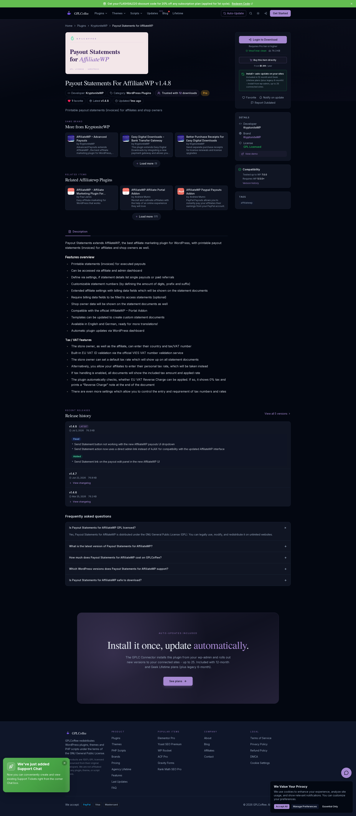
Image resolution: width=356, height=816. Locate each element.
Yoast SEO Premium (170, 744)
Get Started (280, 13)
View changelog (82, 483)
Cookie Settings (260, 762)
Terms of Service (260, 738)
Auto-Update (235, 13)
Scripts (134, 13)
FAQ (114, 787)
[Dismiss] (64, 763)
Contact (209, 756)
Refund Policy (258, 750)
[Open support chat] (346, 773)
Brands (116, 756)
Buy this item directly (264, 60)
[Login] (265, 13)
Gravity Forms (166, 762)
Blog (165, 13)
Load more (148, 163)
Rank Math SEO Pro (170, 769)
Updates (152, 13)
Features (117, 775)
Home (68, 25)
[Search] (251, 13)
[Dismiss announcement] (351, 3)
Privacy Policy (259, 744)
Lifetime (178, 13)
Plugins (99, 13)
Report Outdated (265, 102)
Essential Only (330, 806)
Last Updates (120, 781)
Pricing (116, 762)
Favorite (251, 97)
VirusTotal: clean (257, 50)
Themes (117, 13)
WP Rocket (165, 750)
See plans (175, 681)
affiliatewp (247, 202)
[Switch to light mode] (258, 13)
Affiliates (209, 750)
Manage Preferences (305, 806)
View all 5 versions (276, 413)
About (207, 738)
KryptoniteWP (99, 25)
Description (80, 231)
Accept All (282, 806)
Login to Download (265, 39)
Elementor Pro (166, 738)
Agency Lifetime (121, 769)
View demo (251, 153)
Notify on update (273, 97)
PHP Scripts (119, 750)
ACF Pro (163, 756)
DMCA (254, 756)
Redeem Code (241, 3)
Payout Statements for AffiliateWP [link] (132, 25)
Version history (251, 183)
